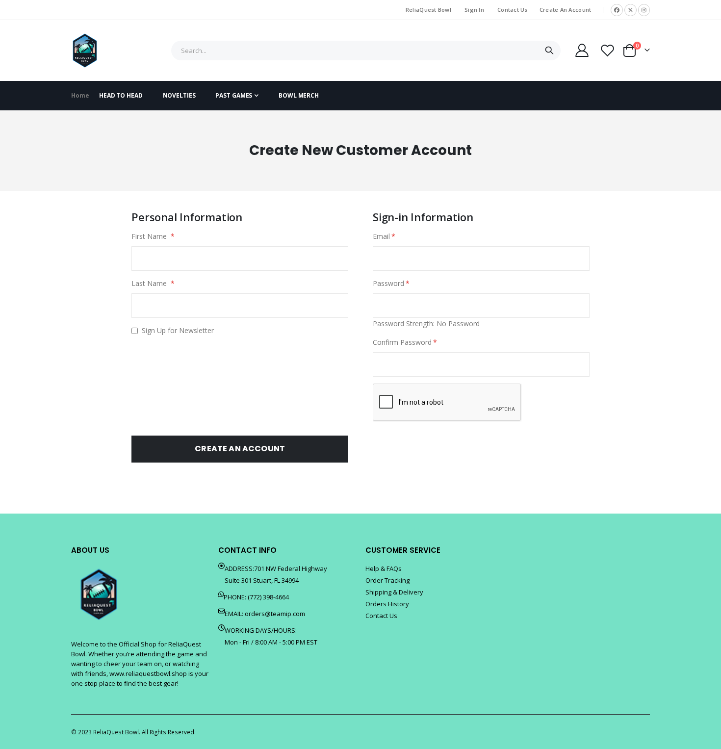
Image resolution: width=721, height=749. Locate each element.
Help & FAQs (383, 568)
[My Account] (581, 50)
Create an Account (566, 9)
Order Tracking (387, 580)
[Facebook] (617, 10)
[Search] (549, 50)
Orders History (387, 603)
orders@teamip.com (275, 613)
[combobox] (366, 50)
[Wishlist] (607, 50)
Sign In (474, 9)
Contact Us (512, 9)
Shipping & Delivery (394, 592)
